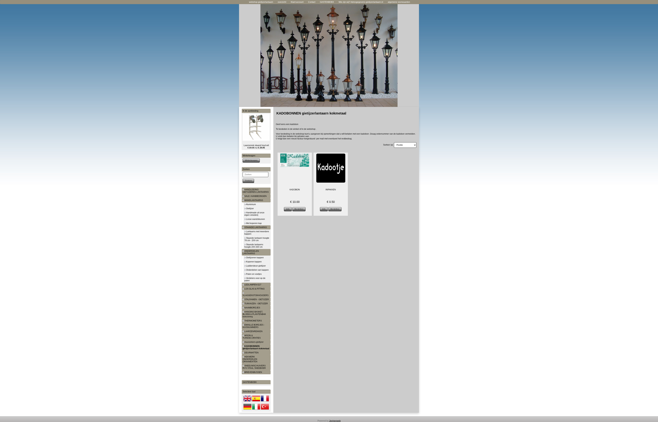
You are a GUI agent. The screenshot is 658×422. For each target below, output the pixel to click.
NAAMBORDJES (252, 308)
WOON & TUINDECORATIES (252, 336)
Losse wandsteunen (255, 219)
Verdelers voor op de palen (254, 279)
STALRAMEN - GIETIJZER (256, 299)
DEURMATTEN (251, 352)
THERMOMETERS (253, 321)
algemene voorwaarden (399, 2)
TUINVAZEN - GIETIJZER (256, 303)
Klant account (297, 2)
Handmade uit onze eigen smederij (254, 213)
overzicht (282, 2)
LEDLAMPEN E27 (252, 285)
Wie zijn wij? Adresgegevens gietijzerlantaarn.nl (361, 2)
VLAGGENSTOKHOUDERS (256, 295)
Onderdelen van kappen (257, 270)
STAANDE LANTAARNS (255, 227)
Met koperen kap (254, 223)
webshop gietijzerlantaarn (261, 2)
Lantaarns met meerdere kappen (256, 232)
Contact (311, 2)
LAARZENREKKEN (253, 331)
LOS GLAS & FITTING (254, 289)
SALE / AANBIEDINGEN (255, 196)
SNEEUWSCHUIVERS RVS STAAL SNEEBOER (254, 367)
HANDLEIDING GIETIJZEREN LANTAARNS (256, 190)
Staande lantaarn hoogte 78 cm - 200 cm (256, 239)
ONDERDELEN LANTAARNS (251, 252)
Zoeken (248, 181)
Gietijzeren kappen (255, 257)
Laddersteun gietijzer (256, 266)
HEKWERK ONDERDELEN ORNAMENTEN (250, 359)
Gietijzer (250, 208)
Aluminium (251, 204)
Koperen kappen (254, 262)
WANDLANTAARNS (253, 200)
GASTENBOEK (327, 2)
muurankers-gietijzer (254, 342)
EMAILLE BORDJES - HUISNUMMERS (254, 326)
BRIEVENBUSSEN (253, 372)
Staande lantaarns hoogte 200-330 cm (253, 245)
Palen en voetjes (254, 274)
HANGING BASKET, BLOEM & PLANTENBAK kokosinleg (254, 314)
